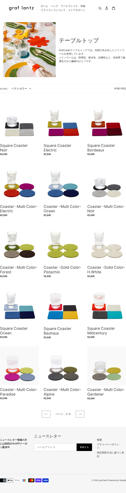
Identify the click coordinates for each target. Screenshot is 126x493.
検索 (99, 439)
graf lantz (103, 480)
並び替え (4, 89)
